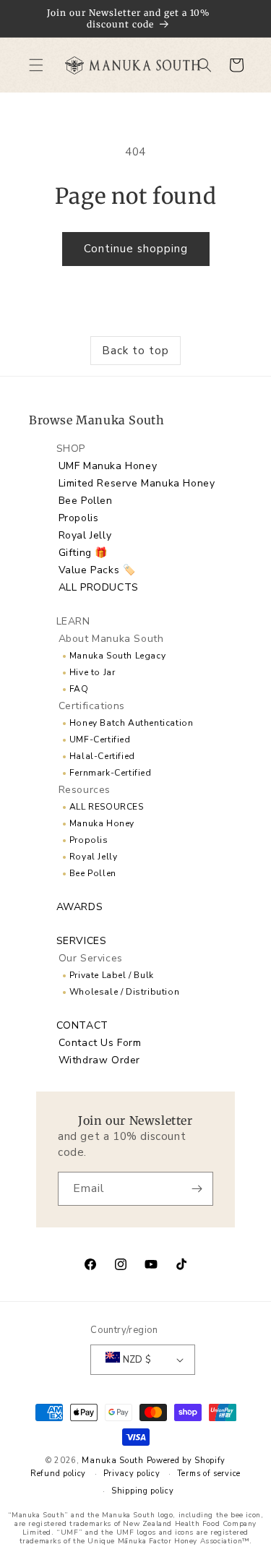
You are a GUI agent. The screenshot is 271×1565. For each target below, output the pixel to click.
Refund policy (58, 1473)
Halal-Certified (102, 756)
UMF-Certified (100, 739)
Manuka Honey (101, 823)
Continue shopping (136, 248)
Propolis (79, 518)
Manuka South (112, 1460)
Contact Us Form (100, 1043)
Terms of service (209, 1473)
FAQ (79, 689)
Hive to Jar (92, 672)
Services (81, 941)
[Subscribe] (196, 1189)
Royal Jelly (85, 535)
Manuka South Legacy (117, 655)
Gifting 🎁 (83, 552)
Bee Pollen (86, 500)
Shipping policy (142, 1490)
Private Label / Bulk (111, 975)
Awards (79, 907)
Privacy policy (131, 1473)
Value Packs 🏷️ (97, 570)
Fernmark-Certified (110, 773)
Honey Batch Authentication (131, 723)
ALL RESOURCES (106, 806)
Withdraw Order (99, 1060)
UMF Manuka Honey (108, 466)
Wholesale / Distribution (124, 992)
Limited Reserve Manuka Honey (137, 483)
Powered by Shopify (186, 1460)
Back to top (135, 350)
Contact (82, 1025)
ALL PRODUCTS (99, 587)
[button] (36, 65)
